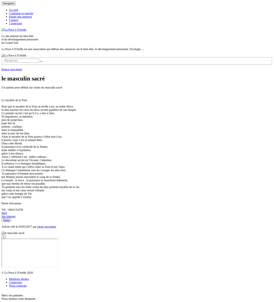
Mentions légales (19, 279)
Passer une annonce (20, 16)
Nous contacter (18, 285)
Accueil (13, 10)
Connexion (15, 23)
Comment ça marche (21, 13)
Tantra (6, 220)
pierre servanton (46, 226)
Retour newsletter (11, 69)
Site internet (8, 216)
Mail (4, 213)
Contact (13, 20)
